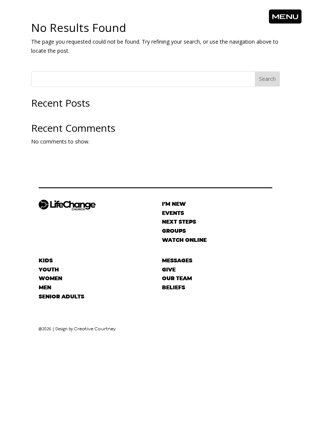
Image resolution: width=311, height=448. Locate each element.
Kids (46, 260)
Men (45, 287)
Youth (49, 269)
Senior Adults (61, 296)
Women (50, 278)
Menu (285, 16)
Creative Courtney (95, 328)
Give (169, 269)
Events (173, 213)
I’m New (174, 203)
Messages (177, 260)
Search (267, 78)
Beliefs (173, 287)
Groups (174, 230)
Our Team (177, 278)
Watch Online (184, 240)
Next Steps (179, 221)
